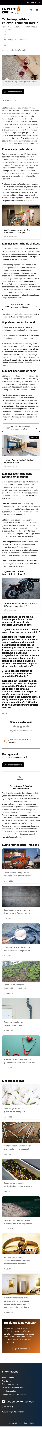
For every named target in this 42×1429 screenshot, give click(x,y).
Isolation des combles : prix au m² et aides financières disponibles (18, 1221)
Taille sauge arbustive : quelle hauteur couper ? (14, 1110)
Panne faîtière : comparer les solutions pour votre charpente (17, 874)
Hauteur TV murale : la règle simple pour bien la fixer (19, 461)
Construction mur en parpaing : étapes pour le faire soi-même (17, 911)
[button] (31, 10)
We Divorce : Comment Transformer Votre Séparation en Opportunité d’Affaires (17, 1260)
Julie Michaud (22, 788)
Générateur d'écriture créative (14, 1394)
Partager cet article (14, 92)
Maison (7, 714)
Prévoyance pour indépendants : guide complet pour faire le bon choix (20, 1061)
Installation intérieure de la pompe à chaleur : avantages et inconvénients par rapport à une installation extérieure (16, 1302)
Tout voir (7, 1406)
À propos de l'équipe (10, 1384)
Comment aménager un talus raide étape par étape (16, 986)
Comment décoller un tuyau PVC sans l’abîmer (14, 1023)
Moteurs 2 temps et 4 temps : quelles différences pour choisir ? (20, 604)
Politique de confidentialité (12, 1388)
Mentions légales (9, 1391)
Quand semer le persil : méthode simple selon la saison (18, 1184)
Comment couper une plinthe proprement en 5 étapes (17, 231)
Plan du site (6, 1381)
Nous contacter (8, 1377)
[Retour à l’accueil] (11, 10)
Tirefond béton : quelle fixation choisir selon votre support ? (17, 1147)
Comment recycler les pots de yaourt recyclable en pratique (17, 949)
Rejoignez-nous (33, 2)
